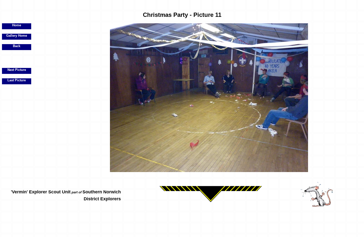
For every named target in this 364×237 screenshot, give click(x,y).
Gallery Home (16, 35)
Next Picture (16, 70)
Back (16, 46)
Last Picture (16, 80)
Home (16, 25)
